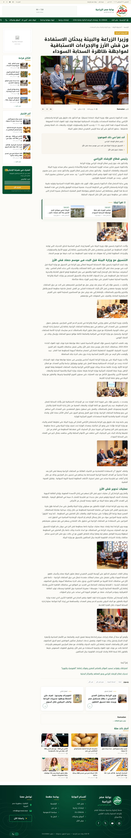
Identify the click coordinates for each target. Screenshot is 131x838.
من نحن (54, 808)
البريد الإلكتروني (25, 179)
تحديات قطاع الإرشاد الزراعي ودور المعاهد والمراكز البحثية (104, 674)
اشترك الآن (17, 187)
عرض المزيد (17, 106)
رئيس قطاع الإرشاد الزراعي (114, 141)
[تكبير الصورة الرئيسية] (85, 80)
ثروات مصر (32, 20)
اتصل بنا (18, 2)
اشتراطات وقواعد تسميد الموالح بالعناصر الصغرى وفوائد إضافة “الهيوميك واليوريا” (94, 668)
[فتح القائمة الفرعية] (109, 20)
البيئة (120, 682)
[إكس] (7, 2)
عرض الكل (80, 820)
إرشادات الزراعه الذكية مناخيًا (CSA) (85, 20)
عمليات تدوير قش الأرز (115, 149)
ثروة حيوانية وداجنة (47, 20)
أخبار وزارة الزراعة (117, 27)
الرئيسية (126, 27)
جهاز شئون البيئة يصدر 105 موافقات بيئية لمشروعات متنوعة (56, 774)
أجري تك (24, 20)
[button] (12, 834)
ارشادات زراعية (63, 20)
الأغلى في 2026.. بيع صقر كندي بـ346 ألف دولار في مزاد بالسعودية (56, 750)
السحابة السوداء (111, 682)
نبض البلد (114, 20)
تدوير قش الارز (100, 682)
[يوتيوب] (10, 2)
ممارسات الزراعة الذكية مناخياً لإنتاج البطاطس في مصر (85, 750)
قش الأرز (91, 682)
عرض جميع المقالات (119, 721)
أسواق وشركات (14, 20)
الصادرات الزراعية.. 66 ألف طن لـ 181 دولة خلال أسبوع (115, 774)
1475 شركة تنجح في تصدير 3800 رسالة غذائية (85, 774)
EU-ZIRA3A (103, 20)
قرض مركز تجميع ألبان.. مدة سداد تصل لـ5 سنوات (114, 750)
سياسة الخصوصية (50, 812)
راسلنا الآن (20, 818)
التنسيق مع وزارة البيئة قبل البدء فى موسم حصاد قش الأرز (102, 145)
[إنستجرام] (13, 2)
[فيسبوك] (3, 2)
